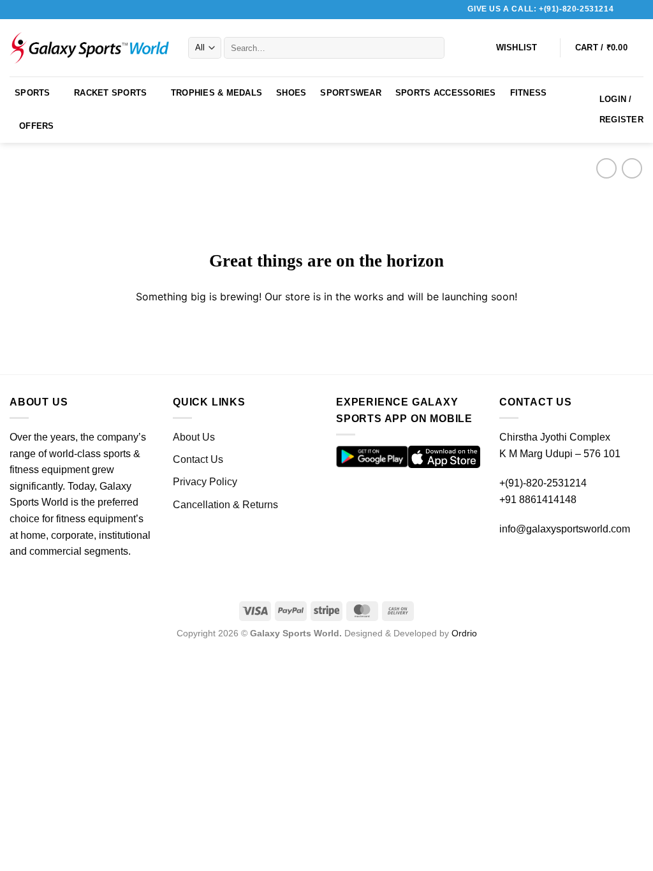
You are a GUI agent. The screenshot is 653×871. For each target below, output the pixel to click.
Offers (36, 126)
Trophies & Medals (216, 93)
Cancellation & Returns (225, 504)
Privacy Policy (205, 481)
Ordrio (464, 633)
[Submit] (432, 48)
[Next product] (606, 168)
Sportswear (350, 93)
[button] (609, 48)
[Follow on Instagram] (637, 9)
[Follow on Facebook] (625, 9)
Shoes (291, 93)
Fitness (528, 93)
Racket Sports (110, 93)
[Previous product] (632, 168)
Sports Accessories (445, 93)
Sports (32, 93)
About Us (194, 437)
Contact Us (198, 459)
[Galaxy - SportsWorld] (89, 48)
